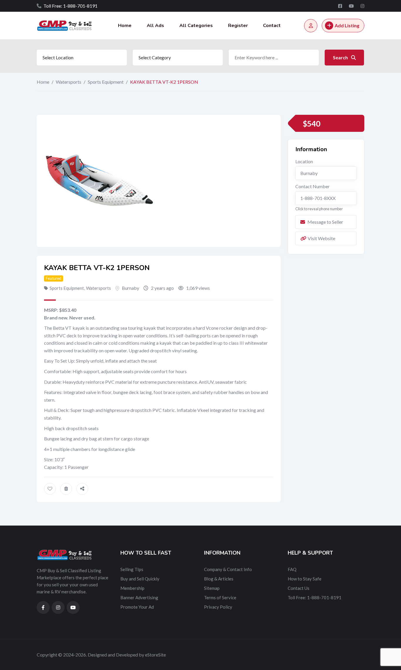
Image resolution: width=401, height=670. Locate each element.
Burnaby (130, 288)
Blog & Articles (218, 578)
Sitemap (212, 588)
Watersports (68, 82)
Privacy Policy (218, 607)
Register (238, 25)
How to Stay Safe (304, 578)
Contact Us (298, 588)
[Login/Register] (310, 25)
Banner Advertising (139, 597)
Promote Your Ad (137, 607)
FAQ (292, 569)
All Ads (155, 25)
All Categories (196, 25)
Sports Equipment (106, 82)
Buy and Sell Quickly (139, 578)
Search (341, 57)
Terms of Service (220, 597)
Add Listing (347, 25)
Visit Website (321, 238)
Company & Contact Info (228, 569)
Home (125, 25)
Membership (132, 588)
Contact (272, 25)
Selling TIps (131, 569)
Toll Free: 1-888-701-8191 (314, 597)
